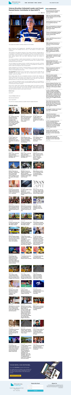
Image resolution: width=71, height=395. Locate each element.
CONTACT (40, 2)
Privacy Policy (18, 390)
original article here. (34, 101)
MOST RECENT (31, 2)
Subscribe (35, 390)
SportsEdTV (28, 48)
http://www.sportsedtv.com (14, 97)
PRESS (35, 2)
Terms (14, 390)
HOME (26, 2)
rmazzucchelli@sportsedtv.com (14, 95)
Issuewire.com (22, 48)
